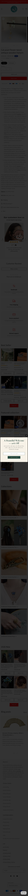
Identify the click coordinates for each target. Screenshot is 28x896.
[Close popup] (26, 435)
